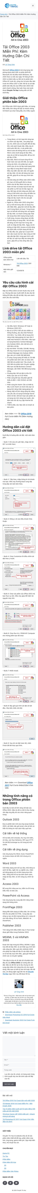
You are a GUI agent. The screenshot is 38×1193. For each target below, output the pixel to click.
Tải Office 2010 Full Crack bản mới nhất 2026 (19, 1100)
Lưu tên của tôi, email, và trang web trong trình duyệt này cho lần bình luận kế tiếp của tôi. (19, 1076)
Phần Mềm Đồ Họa (9, 1162)
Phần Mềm (6, 1159)
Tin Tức (5, 1156)
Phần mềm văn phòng (13, 1012)
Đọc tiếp (19, 1005)
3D (5, 1168)
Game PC (6, 1153)
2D (5, 1165)
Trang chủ (3, 14)
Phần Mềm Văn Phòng (10, 1171)
